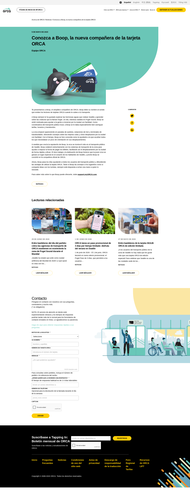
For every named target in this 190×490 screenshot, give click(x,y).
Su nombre (36, 340)
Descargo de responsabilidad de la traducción (112, 463)
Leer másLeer (44, 273)
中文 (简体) (146, 2)
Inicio (34, 460)
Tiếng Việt (183, 2)
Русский (165, 2)
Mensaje (35, 356)
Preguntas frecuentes (47, 461)
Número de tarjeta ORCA (41, 348)
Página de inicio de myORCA (31, 10)
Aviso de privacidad (94, 461)
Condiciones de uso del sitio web (77, 463)
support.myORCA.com (87, 174)
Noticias (49, 20)
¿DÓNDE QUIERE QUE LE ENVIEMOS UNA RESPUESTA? (50, 378)
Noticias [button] (39, 184)
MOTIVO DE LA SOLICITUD (41, 332)
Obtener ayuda (145, 9)
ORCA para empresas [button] (121, 9)
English (136, 2)
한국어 (173, 2)
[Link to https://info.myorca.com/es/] (7, 10)
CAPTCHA (35, 401)
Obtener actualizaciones (171, 10)
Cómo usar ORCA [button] (108, 9)
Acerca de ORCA (38, 20)
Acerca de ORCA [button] (134, 9)
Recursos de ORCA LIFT (145, 463)
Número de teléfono (40, 388)
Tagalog (156, 2)
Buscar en (152, 9)
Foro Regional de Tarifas (130, 465)
